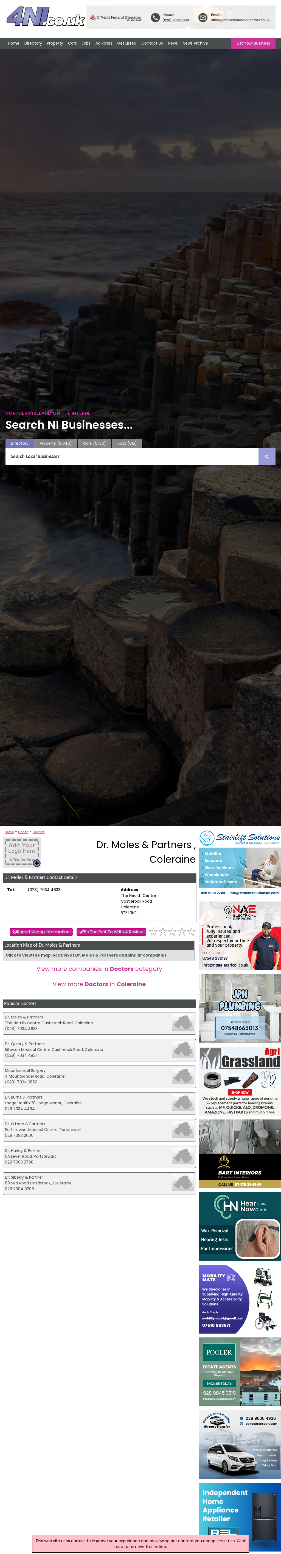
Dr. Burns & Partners (24, 1097)
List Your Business (253, 43)
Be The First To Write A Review (113, 932)
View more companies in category (99, 969)
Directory (33, 43)
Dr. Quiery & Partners (25, 1044)
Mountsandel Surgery (25, 1070)
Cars (72, 43)
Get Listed (126, 43)
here (118, 1546)
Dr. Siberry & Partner (24, 1177)
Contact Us (152, 43)
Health (23, 832)
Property (55, 43)
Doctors (39, 832)
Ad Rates (103, 43)
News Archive (195, 43)
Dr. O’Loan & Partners (25, 1124)
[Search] (267, 456)
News (173, 43)
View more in (99, 984)
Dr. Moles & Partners (24, 1017)
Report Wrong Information (43, 932)
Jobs (86, 43)
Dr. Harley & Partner (23, 1150)
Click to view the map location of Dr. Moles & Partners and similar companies (86, 955)
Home (13, 43)
